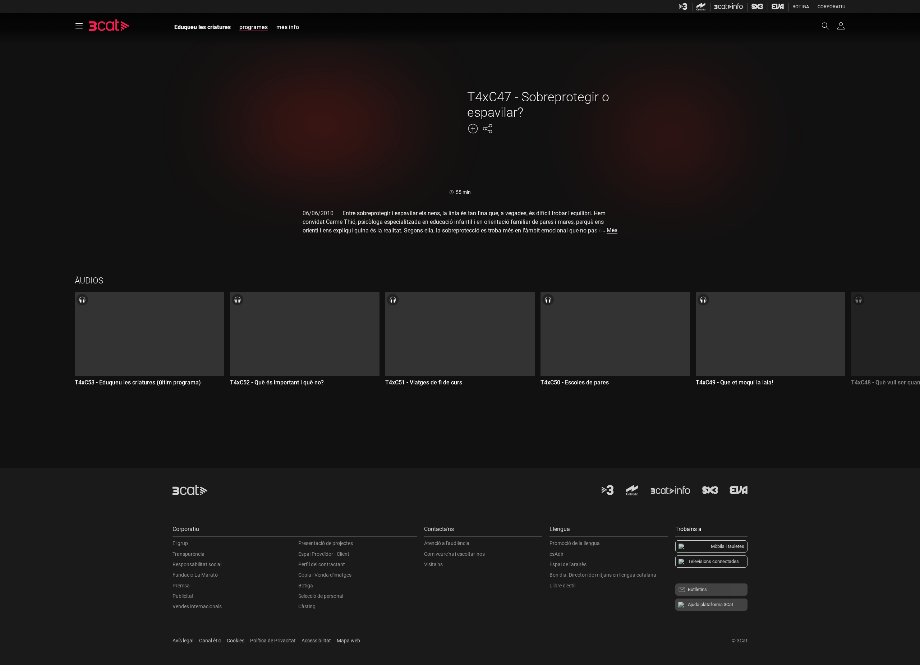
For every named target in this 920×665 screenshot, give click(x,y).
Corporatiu (831, 6)
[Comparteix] (487, 128)
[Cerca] (829, 26)
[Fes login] (841, 26)
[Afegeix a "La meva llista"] (473, 128)
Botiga (800, 6)
